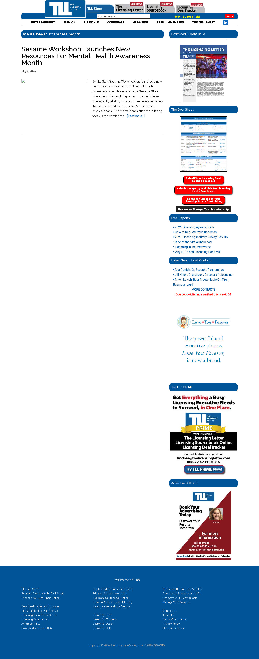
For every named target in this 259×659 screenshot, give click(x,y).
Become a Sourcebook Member (112, 606)
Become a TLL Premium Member (182, 589)
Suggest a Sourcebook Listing (111, 597)
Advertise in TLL (30, 623)
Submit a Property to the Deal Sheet (42, 593)
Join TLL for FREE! (187, 16)
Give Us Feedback (173, 628)
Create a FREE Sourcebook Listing (113, 589)
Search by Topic (102, 615)
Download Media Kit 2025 (36, 628)
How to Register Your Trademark (195, 232)
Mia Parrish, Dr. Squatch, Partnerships (198, 270)
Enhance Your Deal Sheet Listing (40, 597)
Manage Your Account (176, 602)
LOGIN (229, 16)
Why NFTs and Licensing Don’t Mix (197, 252)
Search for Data (102, 628)
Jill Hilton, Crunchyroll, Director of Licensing (202, 274)
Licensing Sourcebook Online (38, 615)
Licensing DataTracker (34, 619)
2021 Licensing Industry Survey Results (200, 237)
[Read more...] (136, 116)
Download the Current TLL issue (40, 606)
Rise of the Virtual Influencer (192, 242)
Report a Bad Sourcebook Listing (112, 602)
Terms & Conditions (175, 619)
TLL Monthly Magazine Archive (39, 610)
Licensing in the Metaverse (192, 247)
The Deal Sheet (30, 589)
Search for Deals (103, 623)
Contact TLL (170, 610)
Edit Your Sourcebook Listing (110, 593)
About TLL (169, 615)
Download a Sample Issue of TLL (182, 593)
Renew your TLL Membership (180, 597)
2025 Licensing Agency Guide (193, 227)
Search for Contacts (105, 619)
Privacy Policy (171, 623)
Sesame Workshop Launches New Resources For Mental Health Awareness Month (85, 56)
